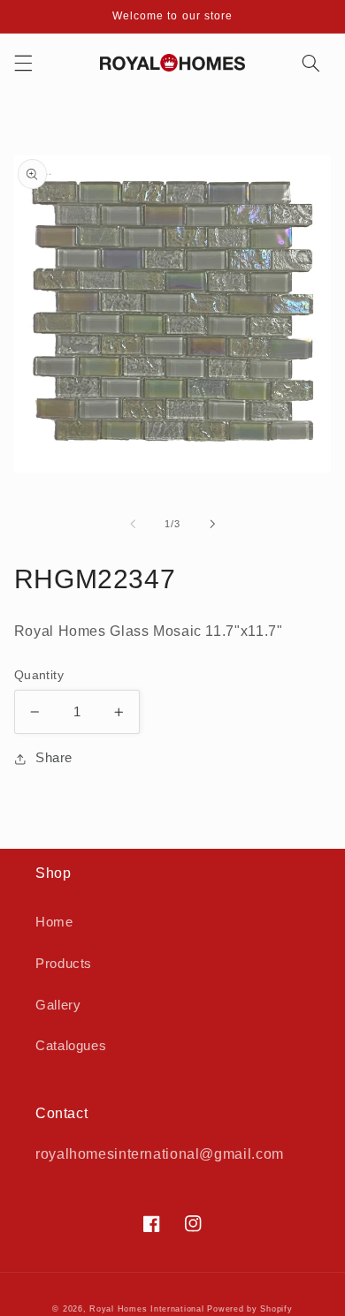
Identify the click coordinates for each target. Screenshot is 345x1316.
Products (63, 964)
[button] (23, 62)
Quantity (39, 675)
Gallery (57, 1005)
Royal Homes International (146, 1309)
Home (54, 922)
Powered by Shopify (249, 1309)
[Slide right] (212, 523)
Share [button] (54, 758)
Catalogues (70, 1046)
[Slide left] (132, 523)
